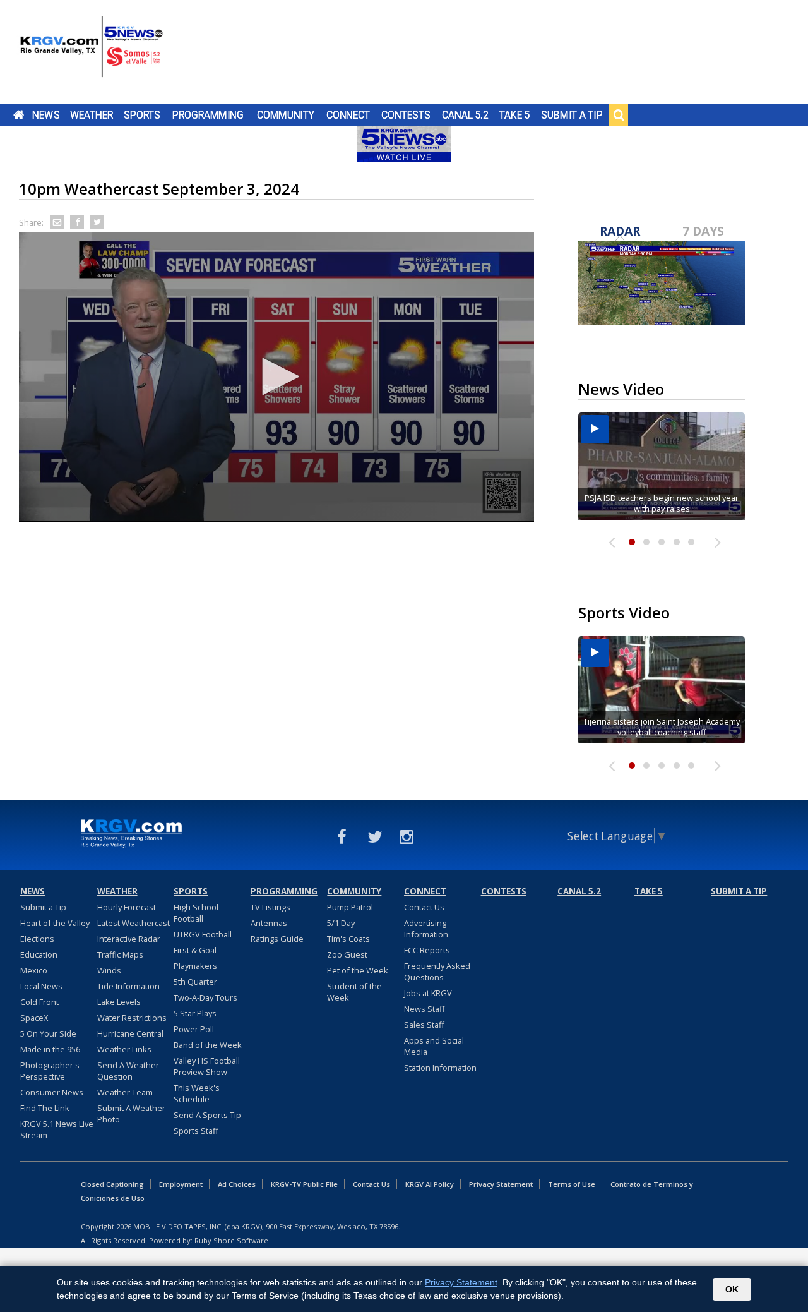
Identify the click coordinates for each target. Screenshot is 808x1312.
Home (18, 115)
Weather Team (125, 1092)
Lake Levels (119, 1002)
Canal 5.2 (465, 115)
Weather (91, 115)
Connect (348, 115)
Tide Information (128, 986)
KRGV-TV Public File (304, 1184)
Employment (181, 1184)
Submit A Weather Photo (131, 1113)
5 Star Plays (195, 1013)
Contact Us (424, 907)
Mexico (33, 970)
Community (285, 115)
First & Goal (195, 950)
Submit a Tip (571, 115)
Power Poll (194, 1029)
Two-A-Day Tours (205, 997)
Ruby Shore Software (231, 1240)
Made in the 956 (50, 1049)
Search (618, 115)
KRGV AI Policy (429, 1184)
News (45, 115)
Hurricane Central (130, 1033)
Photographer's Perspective (50, 1070)
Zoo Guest (347, 954)
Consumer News (51, 1092)
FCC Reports (427, 950)
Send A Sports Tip (207, 1115)
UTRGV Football (203, 934)
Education (38, 954)
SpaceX (34, 1017)
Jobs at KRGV (428, 993)
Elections (37, 938)
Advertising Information (426, 928)
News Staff (424, 1008)
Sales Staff (424, 1024)
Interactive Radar (128, 938)
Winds (109, 970)
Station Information (440, 1067)
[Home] (91, 54)
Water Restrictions (132, 1017)
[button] (276, 376)
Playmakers (195, 966)
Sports (142, 115)
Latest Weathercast (133, 923)
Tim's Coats (348, 938)
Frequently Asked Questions (437, 971)
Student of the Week (354, 991)
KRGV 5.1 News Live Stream (56, 1129)
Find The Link (44, 1108)
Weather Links (124, 1049)
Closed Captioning (112, 1184)
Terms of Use (571, 1184)
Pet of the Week (357, 970)
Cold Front (39, 1002)
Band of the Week (208, 1044)
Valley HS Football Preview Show (207, 1066)
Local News (41, 986)
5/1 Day (341, 923)
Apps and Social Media (434, 1046)
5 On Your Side (48, 1033)
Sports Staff (196, 1130)
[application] (276, 377)
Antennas (269, 923)
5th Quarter (195, 981)
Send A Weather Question (128, 1070)
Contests (405, 115)
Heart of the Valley (55, 923)
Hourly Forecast (126, 907)
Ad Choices (237, 1184)
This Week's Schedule (197, 1093)
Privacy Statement (501, 1184)
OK (732, 1289)
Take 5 (514, 115)
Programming (208, 115)
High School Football (196, 912)
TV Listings (270, 907)
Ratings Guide (277, 938)
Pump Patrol (350, 907)
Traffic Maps (120, 954)
